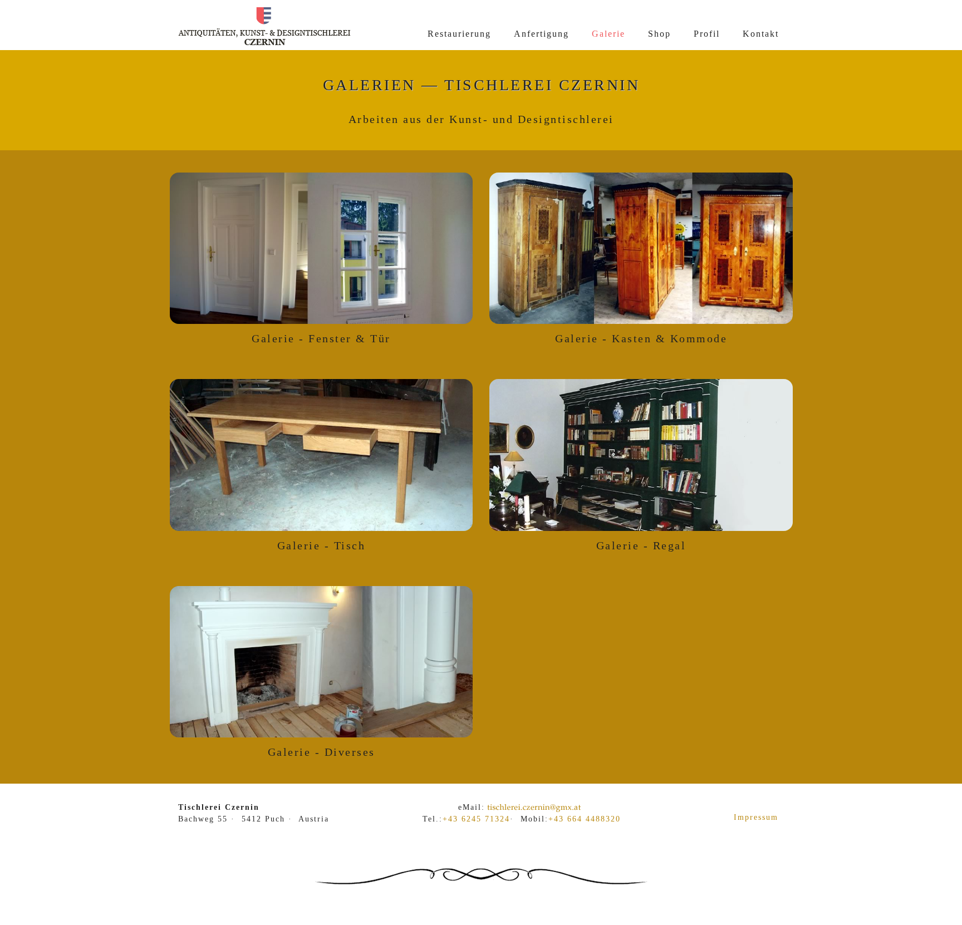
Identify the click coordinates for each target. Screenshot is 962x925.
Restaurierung (459, 33)
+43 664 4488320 (584, 819)
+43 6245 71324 (476, 819)
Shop (659, 33)
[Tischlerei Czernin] (264, 45)
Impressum (756, 817)
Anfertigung (541, 33)
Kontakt (761, 33)
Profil (707, 33)
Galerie (608, 33)
